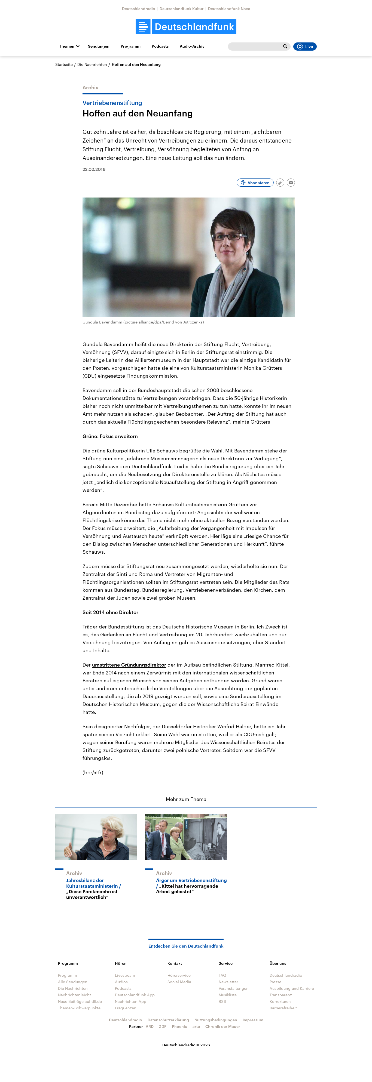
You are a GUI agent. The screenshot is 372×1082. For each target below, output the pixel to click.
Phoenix (179, 1026)
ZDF (162, 1026)
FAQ (222, 975)
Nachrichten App (130, 1001)
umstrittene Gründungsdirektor (129, 665)
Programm (131, 46)
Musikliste (228, 994)
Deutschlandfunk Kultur (182, 8)
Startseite (64, 64)
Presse (275, 981)
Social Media (179, 981)
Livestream (125, 975)
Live (309, 46)
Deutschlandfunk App (135, 994)
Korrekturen (280, 1001)
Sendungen (98, 46)
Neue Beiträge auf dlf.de (80, 1001)
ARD (150, 1026)
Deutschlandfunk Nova (229, 8)
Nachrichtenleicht (74, 994)
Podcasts (160, 46)
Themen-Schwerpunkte (79, 1008)
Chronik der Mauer (222, 1026)
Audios (121, 981)
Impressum (253, 1020)
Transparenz (281, 994)
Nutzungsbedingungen (215, 1020)
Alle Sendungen (72, 981)
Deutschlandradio (138, 8)
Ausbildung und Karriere (292, 988)
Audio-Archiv (192, 46)
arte (196, 1026)
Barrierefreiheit (283, 1008)
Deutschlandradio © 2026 (186, 1045)
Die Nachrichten (92, 64)
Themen (66, 46)
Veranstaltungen (234, 988)
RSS (222, 1001)
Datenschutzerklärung (168, 1020)
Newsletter (228, 981)
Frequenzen (125, 1008)
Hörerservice (179, 975)
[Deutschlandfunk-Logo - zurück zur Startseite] (186, 26)
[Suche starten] (285, 46)
